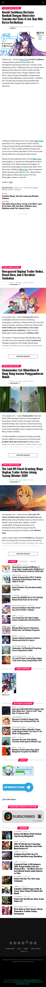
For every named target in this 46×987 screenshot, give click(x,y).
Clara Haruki (14, 284)
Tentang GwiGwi (10, 949)
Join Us (19, 949)
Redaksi (26, 949)
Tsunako (17, 189)
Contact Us (24, 951)
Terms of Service (36, 949)
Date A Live (24, 59)
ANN (11, 182)
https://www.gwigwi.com (32, 980)
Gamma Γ (13, 28)
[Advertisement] (23, 238)
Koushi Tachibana (31, 188)
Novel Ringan (8, 189)
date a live (19, 188)
